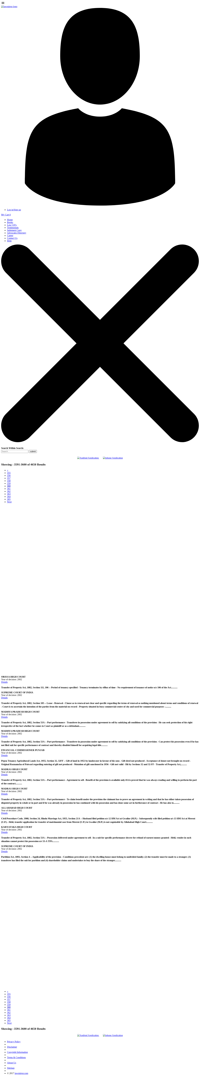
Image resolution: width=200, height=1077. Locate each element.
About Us (11, 1062)
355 (9, 473)
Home (10, 219)
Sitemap (10, 1068)
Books (10, 222)
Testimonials (13, 227)
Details (4, 682)
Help (9, 241)
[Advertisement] (100, 526)
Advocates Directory (16, 233)
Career (10, 235)
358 (9, 480)
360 (9, 486)
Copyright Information (17, 1052)
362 (9, 491)
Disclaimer (12, 1047)
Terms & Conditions (16, 1057)
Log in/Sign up (14, 209)
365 (9, 499)
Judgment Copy (14, 230)
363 (9, 494)
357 (9, 478)
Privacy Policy (13, 1041)
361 (9, 488)
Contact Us (12, 238)
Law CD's (12, 225)
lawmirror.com (21, 1073)
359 (9, 483)
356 (9, 475)
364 (9, 496)
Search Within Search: (12, 448)
